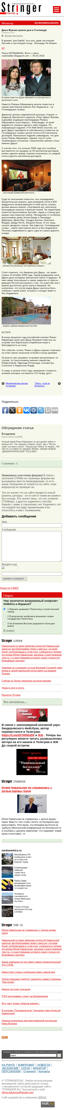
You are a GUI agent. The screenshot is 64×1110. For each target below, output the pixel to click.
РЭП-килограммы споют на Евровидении (25, 996)
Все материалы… (15, 701)
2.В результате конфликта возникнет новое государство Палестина (30, 617)
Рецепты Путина (11, 695)
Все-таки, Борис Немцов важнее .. (21, 1003)
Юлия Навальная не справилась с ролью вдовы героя (27, 789)
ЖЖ (40, 735)
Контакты (44, 1071)
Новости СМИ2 (9, 588)
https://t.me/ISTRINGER (18, 735)
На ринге (8, 1065)
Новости (43, 1065)
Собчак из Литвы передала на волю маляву (26, 680)
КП (3, 48)
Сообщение (9, 529)
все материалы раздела (46, 23)
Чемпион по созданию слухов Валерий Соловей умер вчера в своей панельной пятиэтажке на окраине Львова (32, 670)
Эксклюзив (10, 1068)
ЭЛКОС (42, 1097)
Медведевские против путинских (17, 384)
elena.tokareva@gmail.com (17, 1092)
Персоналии (11, 1071)
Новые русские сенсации (16, 989)
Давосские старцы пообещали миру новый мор (28, 972)
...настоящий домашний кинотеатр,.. (19, 193)
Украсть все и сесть (13, 687)
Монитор (39, 1068)
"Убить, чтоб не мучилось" (42, 384)
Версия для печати (14, 36)
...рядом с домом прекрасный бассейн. (20, 326)
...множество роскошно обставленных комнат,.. (23, 266)
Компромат (26, 1065)
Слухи (25, 1068)
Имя (4, 522)
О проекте (29, 1071)
